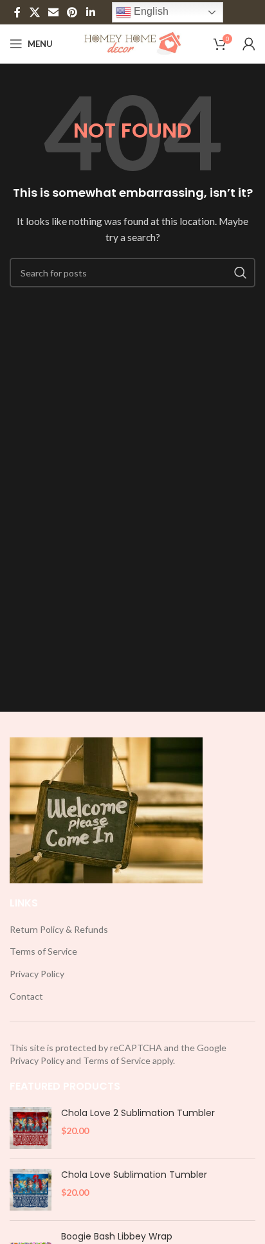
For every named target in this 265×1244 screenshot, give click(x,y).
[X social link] (34, 12)
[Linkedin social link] (90, 12)
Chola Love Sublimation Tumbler (134, 1175)
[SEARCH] (240, 272)
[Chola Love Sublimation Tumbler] (30, 1190)
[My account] (249, 44)
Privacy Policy (37, 973)
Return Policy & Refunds (59, 929)
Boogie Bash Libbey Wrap (116, 1236)
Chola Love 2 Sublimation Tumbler (138, 1113)
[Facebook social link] (17, 12)
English (150, 11)
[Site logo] (133, 42)
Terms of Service (43, 951)
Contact (26, 996)
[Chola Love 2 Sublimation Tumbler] (30, 1128)
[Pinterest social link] (72, 12)
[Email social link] (53, 12)
